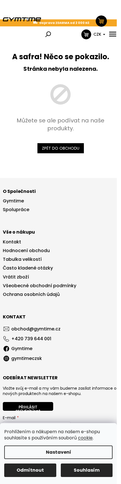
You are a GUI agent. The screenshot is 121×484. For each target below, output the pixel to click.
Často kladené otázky (28, 268)
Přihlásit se (26, 407)
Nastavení (58, 452)
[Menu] (112, 34)
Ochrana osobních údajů (31, 294)
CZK (97, 34)
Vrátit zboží (16, 277)
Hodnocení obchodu (26, 251)
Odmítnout (30, 470)
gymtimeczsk (26, 358)
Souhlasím (87, 470)
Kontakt (12, 242)
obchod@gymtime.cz (35, 329)
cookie (85, 438)
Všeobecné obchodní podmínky (39, 286)
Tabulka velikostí (22, 259)
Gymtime (13, 201)
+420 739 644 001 (31, 338)
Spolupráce (16, 210)
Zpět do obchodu (60, 148)
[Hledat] (48, 34)
